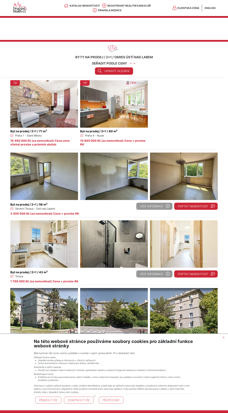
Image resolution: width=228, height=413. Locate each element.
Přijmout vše (48, 400)
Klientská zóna (188, 7)
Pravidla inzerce (110, 10)
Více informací (151, 206)
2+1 (109, 57)
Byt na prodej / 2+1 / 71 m (28, 131)
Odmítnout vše (79, 400)
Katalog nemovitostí (85, 5)
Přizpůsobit (111, 400)
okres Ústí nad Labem (133, 57)
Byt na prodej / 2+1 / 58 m (29, 204)
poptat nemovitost (193, 206)
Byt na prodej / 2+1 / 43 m (29, 272)
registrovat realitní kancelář (129, 5)
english (210, 7)
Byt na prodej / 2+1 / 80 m (99, 131)
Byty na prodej (89, 57)
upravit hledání (116, 71)
